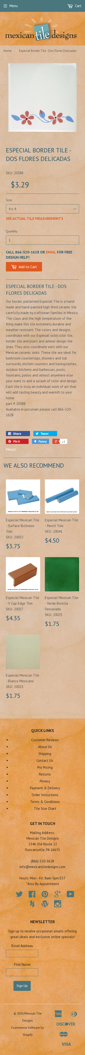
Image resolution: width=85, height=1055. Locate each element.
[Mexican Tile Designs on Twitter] (19, 895)
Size (9, 200)
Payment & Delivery (45, 788)
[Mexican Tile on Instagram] (57, 903)
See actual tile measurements (34, 218)
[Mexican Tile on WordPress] (44, 903)
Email (51, 252)
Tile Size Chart (45, 808)
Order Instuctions (45, 795)
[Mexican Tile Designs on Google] (57, 895)
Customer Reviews (45, 740)
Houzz (11, 449)
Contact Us (45, 760)
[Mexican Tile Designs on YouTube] (70, 895)
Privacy (45, 781)
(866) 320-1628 (42, 861)
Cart (77, 6)
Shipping (44, 753)
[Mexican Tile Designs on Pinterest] (44, 895)
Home (8, 51)
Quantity (11, 231)
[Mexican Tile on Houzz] (32, 903)
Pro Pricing (45, 767)
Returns (45, 774)
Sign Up (22, 986)
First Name (22, 964)
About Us (45, 747)
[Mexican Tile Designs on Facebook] (32, 895)
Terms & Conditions (45, 801)
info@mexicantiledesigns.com (42, 866)
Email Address (22, 945)
